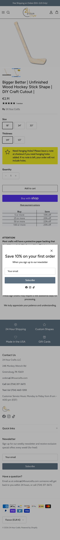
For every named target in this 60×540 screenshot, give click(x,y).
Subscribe (30, 280)
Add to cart (30, 188)
